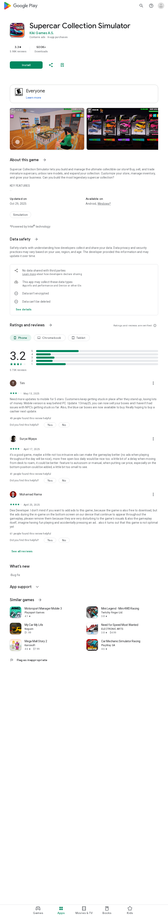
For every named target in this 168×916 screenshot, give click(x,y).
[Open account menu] (161, 6)
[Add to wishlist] (62, 65)
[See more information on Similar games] (40, 600)
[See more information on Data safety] (36, 239)
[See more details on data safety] (23, 309)
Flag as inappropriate (28, 660)
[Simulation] (20, 215)
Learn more (33, 97)
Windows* (104, 203)
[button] (47, 129)
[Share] (51, 65)
